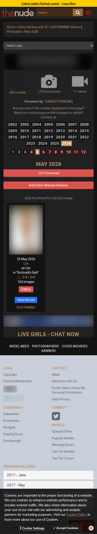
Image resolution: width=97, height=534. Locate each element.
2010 (24, 130)
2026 (66, 143)
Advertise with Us (64, 381)
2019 (48, 137)
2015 (84, 130)
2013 (60, 130)
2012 (48, 130)
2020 (60, 137)
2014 (72, 130)
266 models (17, 92)
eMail (56, 374)
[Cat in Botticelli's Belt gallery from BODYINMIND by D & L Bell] (26, 229)
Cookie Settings (33, 528)
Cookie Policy (76, 514)
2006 (60, 124)
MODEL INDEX (19, 346)
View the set (26, 300)
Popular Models (63, 438)
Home (11, 27)
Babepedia (11, 414)
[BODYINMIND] (48, 61)
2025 (54, 143)
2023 (30, 143)
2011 (36, 130)
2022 (84, 137)
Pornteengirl (12, 441)
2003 (24, 124)
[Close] (91, 528)
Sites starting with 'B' (33, 27)
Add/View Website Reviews (48, 185)
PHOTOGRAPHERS (45, 346)
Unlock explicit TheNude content (40, 3)
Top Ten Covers (63, 458)
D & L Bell (28, 277)
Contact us (48, 117)
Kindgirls (9, 427)
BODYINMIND (26, 307)
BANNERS (49, 351)
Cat (25, 263)
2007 (72, 124)
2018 (36, 137)
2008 (84, 124)
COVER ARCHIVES (75, 346)
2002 (12, 124)
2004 (36, 124)
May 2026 (31, 31)
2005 (48, 124)
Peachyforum (13, 434)
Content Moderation (17, 381)
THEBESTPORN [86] (58, 101)
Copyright (10, 374)
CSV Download (48, 173)
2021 (72, 137)
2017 (24, 137)
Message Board (63, 445)
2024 (42, 143)
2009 (12, 130)
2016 (12, 137)
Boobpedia (11, 420)
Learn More (69, 3)
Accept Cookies (67, 528)
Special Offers (62, 431)
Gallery (26, 289)
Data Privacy (61, 399)
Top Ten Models (63, 451)
